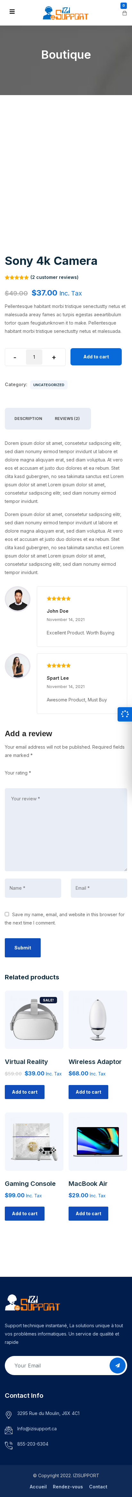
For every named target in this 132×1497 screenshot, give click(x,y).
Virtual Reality (26, 1062)
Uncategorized (48, 385)
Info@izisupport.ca (37, 1428)
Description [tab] (28, 418)
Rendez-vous (68, 1486)
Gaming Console (30, 1183)
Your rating (18, 772)
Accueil (38, 1486)
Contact (98, 1486)
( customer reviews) (54, 277)
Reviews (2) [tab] (67, 418)
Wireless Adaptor (95, 1062)
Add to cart (96, 356)
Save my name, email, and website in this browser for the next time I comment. (65, 918)
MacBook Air (88, 1183)
